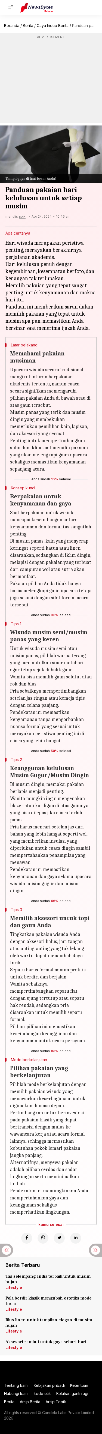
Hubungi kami (16, 1393)
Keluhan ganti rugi (72, 1393)
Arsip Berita (30, 1401)
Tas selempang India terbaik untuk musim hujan (48, 1279)
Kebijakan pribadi (49, 1385)
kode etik (42, 1393)
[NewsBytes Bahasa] (36, 7)
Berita (28, 25)
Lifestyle (13, 1287)
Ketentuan (79, 1385)
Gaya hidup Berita (53, 25)
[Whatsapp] (43, 1238)
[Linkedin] (75, 1238)
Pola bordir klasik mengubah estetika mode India (48, 1300)
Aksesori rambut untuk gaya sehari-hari (45, 1342)
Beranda (11, 25)
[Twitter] (59, 1238)
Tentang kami (16, 1385)
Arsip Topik (56, 1401)
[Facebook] (26, 1238)
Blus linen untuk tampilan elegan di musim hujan (48, 1322)
